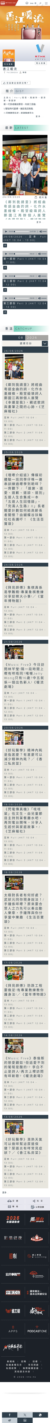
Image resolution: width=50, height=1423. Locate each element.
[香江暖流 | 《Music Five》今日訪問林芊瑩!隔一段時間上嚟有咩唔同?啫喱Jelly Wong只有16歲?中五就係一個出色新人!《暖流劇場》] (14, 652)
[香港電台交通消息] (9, 1201)
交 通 (15, 1201)
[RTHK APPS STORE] (13, 1329)
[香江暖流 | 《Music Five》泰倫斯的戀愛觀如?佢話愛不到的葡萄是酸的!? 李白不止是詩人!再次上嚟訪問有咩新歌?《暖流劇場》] (14, 1046)
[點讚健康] (13, 1238)
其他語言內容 (23, 1372)
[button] (6, 231)
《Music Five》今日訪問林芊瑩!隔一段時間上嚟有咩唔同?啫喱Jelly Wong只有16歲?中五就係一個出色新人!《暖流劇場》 (24, 676)
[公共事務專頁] (13, 1274)
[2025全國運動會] (13, 1219)
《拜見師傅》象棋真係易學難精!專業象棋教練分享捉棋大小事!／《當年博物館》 (24, 594)
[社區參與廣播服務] (37, 1274)
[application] (25, 232)
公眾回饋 (40, 1207)
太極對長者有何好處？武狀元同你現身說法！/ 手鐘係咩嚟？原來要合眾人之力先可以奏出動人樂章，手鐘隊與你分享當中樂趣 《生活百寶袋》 (24, 908)
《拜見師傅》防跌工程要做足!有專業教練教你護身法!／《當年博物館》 (26, 990)
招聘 (24, 1361)
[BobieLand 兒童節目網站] (37, 1238)
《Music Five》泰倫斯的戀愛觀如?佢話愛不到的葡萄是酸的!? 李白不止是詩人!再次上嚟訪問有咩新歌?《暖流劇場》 (24, 1067)
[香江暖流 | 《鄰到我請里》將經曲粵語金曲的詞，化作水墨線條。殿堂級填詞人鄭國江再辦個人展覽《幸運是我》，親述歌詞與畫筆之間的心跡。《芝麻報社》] (14, 366)
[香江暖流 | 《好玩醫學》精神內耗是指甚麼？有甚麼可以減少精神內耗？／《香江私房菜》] (14, 738)
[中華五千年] (13, 1347)
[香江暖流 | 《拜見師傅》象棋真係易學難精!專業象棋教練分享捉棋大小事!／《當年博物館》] (14, 575)
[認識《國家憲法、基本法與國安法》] (37, 1292)
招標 (36, 1361)
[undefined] (27, 3)
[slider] (22, 231)
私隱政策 (12, 1368)
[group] (40, 231)
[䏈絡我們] (9, 1206)
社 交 (40, 1201)
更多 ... (5, 1192)
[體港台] (37, 1219)
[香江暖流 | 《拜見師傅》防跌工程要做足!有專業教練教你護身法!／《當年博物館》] (14, 973)
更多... (40, 116)
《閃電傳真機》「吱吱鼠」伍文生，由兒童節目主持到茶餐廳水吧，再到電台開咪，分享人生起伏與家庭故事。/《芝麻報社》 (23, 820)
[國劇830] (13, 1256)
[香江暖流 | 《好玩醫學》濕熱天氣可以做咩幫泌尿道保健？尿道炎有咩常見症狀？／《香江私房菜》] (14, 1127)
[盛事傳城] (37, 1311)
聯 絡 (15, 1207)
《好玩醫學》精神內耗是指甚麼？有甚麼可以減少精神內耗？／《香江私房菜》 (23, 757)
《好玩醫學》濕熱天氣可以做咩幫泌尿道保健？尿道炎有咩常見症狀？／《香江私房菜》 (23, 1146)
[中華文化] (13, 1292)
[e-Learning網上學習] (37, 1256)
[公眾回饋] (32, 1207)
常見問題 (34, 1365)
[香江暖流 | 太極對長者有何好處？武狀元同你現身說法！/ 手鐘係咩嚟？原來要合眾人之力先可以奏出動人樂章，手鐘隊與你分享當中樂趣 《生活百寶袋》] (14, 883)
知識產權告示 (14, 1365)
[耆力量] (13, 1311)
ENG (31, 3)
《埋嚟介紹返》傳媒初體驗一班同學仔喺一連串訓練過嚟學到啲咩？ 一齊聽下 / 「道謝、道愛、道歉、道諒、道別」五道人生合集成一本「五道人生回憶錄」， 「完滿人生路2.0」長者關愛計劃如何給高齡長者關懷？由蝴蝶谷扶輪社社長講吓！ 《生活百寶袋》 (24, 499)
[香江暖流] (5, 245)
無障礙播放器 (31, 1368)
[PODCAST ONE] (37, 1329)
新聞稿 (11, 1361)
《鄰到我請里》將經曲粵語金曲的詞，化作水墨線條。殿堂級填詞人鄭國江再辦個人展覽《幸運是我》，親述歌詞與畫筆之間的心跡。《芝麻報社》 (25, 215)
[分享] (34, 1201)
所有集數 (8, 64)
